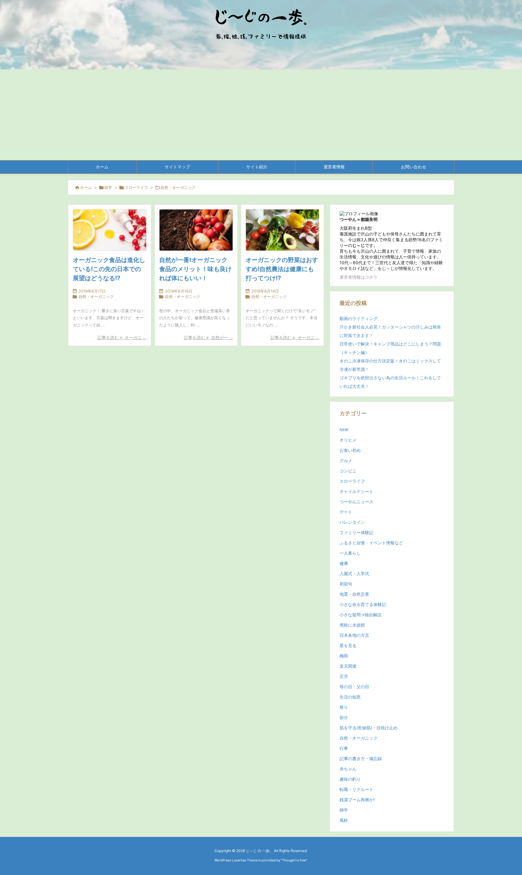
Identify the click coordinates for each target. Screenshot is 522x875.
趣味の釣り (350, 779)
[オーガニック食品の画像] (110, 230)
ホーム (86, 187)
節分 (344, 717)
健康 (344, 563)
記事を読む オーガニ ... (122, 337)
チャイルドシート (356, 491)
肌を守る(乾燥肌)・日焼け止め (369, 727)
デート (346, 511)
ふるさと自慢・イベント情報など (371, 542)
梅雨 (344, 655)
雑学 (108, 187)
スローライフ (136, 187)
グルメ (346, 460)
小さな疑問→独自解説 (361, 614)
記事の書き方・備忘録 (361, 758)
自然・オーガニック (96, 296)
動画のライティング (359, 318)
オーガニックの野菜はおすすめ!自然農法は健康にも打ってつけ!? (282, 269)
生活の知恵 (350, 696)
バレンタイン (352, 522)
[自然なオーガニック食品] (196, 230)
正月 (344, 676)
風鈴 (344, 820)
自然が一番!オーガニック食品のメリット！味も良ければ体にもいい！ (195, 269)
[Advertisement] (261, 115)
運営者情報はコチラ (359, 277)
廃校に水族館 (352, 624)
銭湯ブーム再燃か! (357, 799)
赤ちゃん (348, 768)
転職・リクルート (356, 789)
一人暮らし (350, 553)
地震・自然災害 (354, 594)
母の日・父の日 (354, 686)
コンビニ (348, 470)
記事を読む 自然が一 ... (208, 337)
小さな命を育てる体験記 (363, 604)
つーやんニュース (356, 501)
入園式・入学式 (354, 573)
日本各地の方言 (354, 635)
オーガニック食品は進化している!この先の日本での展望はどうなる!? (109, 269)
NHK (344, 429)
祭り (344, 707)
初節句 (346, 583)
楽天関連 (348, 666)
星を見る (348, 645)
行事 (344, 748)
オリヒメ (348, 439)
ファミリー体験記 (356, 532)
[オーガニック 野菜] (282, 230)
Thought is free (294, 860)
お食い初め (350, 450)
